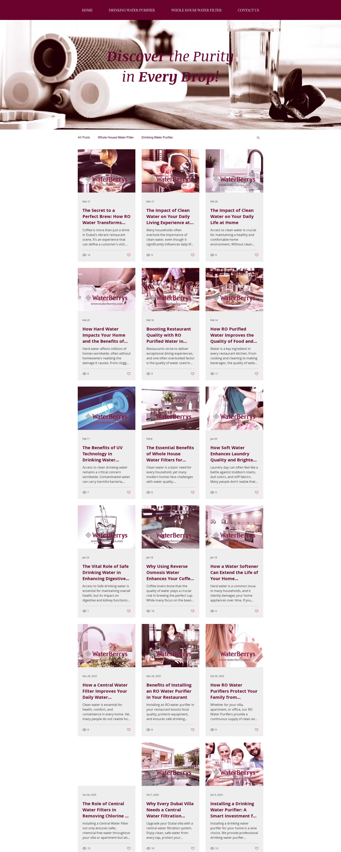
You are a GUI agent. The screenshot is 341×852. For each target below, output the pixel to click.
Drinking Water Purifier (157, 137)
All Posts (84, 137)
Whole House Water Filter (116, 137)
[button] (258, 138)
